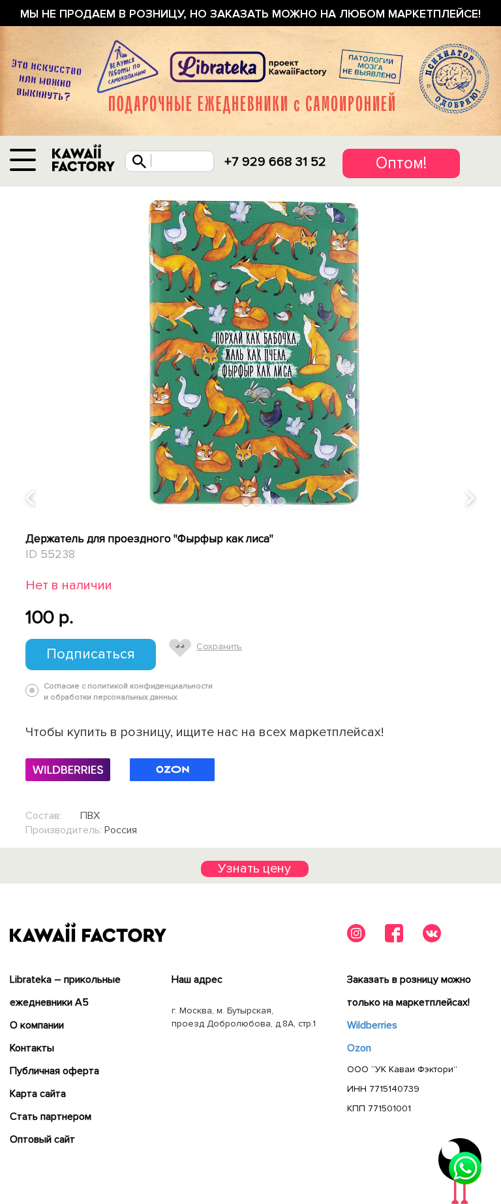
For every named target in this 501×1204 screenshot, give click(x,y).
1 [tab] (246, 501)
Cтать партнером (50, 1116)
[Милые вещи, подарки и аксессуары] (83, 158)
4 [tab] (281, 501)
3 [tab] (269, 501)
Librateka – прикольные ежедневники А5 (65, 991)
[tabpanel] (250, 350)
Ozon (359, 1048)
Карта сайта (38, 1093)
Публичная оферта (54, 1070)
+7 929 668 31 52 (275, 162)
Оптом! (401, 163)
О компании (37, 1025)
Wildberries (372, 1025)
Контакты (32, 1048)
